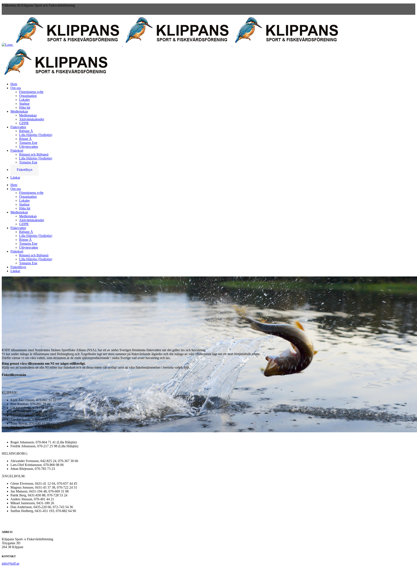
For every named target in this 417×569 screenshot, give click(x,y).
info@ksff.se (10, 563)
